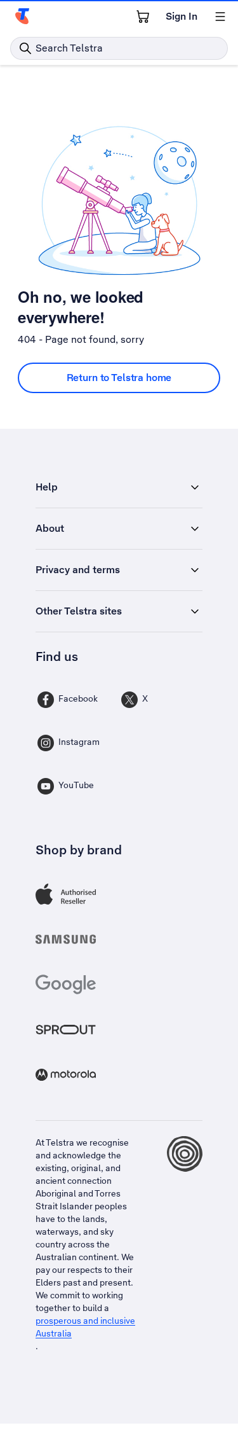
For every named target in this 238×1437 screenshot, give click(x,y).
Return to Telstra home (119, 377)
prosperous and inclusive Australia (85, 1327)
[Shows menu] (220, 16)
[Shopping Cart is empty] (143, 16)
